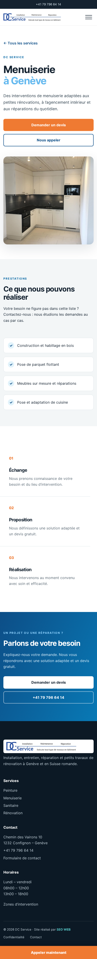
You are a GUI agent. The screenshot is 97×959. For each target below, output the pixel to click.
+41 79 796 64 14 (48, 4)
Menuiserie (12, 798)
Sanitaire (10, 805)
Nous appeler (48, 140)
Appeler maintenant (48, 952)
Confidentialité (13, 937)
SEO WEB (64, 929)
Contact (36, 937)
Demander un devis (48, 125)
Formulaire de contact (22, 858)
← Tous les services (20, 43)
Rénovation (13, 813)
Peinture (10, 790)
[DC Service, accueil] (32, 17)
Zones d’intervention (20, 904)
